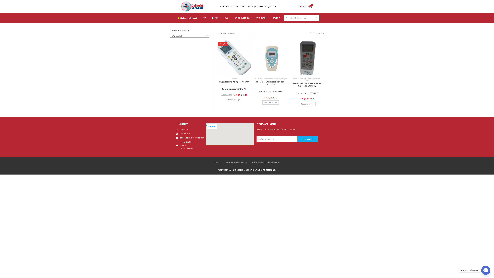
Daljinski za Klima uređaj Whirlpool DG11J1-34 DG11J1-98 (307, 84)
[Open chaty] (485, 270)
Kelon (255, 78)
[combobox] (189, 36)
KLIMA (215, 18)
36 (319, 33)
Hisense (295, 78)
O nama (218, 162)
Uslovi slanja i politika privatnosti (265, 162)
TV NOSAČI (261, 18)
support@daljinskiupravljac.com (261, 6)
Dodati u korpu (234, 100)
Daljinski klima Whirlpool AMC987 (234, 82)
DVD (226, 18)
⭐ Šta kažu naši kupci (187, 18)
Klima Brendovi (268, 78)
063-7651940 (239, 6)
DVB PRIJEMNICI (242, 18)
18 (316, 33)
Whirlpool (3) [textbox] (188, 36)
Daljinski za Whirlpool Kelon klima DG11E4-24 (270, 83)
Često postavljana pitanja (236, 162)
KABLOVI (276, 18)
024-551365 (225, 6)
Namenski (277, 78)
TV (204, 18)
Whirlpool (234, 78)
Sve (322, 33)
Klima (260, 78)
